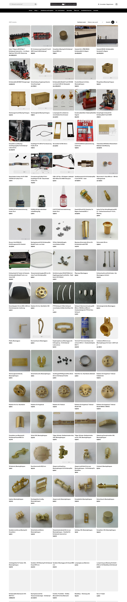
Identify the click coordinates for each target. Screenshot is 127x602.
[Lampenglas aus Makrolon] (85, 550)
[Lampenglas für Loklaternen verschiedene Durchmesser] (63, 100)
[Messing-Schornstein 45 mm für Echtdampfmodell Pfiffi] (85, 229)
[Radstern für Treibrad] (63, 391)
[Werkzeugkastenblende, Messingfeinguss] (19, 360)
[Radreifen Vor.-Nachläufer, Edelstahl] (85, 360)
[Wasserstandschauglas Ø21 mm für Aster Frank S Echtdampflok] (41, 260)
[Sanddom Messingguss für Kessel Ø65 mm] (63, 550)
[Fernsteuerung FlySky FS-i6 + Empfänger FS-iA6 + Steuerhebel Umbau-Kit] (41, 163)
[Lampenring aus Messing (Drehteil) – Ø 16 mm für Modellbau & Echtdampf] (107, 550)
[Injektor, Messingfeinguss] (19, 486)
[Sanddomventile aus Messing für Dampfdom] (19, 517)
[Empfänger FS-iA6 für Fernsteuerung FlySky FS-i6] (41, 130)
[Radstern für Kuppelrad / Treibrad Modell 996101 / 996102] (107, 391)
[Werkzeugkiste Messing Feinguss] (41, 100)
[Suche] (35, 4)
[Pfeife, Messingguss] (19, 328)
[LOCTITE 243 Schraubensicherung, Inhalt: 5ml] (85, 130)
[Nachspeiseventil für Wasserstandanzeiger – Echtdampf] (41, 580)
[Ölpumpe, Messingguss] (85, 260)
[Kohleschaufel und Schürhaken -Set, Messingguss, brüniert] (107, 260)
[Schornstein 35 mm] (107, 229)
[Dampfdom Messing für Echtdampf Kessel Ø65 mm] (63, 36)
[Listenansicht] (116, 22)
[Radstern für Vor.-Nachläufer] (19, 391)
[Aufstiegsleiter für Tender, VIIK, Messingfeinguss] (19, 550)
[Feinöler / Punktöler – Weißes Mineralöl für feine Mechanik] (63, 580)
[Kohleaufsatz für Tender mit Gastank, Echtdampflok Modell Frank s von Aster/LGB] (19, 260)
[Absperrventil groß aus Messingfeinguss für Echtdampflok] (63, 453)
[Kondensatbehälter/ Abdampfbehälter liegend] (85, 100)
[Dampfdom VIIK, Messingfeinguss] (107, 517)
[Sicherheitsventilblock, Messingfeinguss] (41, 517)
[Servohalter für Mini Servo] (63, 130)
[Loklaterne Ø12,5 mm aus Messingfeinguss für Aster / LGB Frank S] (107, 328)
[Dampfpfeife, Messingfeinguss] (85, 486)
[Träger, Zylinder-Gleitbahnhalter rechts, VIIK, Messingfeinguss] (85, 422)
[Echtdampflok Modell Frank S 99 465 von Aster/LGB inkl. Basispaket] (63, 69)
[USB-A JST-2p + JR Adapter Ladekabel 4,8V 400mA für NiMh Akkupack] (63, 163)
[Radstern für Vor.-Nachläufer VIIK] (41, 293)
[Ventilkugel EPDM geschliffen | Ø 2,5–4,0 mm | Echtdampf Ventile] (63, 360)
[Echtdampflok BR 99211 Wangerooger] (19, 69)
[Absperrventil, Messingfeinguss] (63, 486)
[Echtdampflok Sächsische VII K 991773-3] (19, 580)
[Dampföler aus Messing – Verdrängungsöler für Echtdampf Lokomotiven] (19, 130)
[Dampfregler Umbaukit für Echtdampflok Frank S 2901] (107, 100)
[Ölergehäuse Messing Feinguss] (107, 69)
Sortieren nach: (81, 22)
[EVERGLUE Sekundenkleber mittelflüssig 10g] (41, 196)
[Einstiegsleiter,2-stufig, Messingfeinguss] (41, 486)
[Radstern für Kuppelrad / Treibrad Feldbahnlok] (107, 360)
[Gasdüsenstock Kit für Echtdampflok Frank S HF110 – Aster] (85, 163)
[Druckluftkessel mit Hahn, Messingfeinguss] (85, 69)
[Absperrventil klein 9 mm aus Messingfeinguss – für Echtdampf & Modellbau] (85, 453)
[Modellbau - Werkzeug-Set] (85, 580)
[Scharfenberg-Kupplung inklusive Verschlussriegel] (41, 69)
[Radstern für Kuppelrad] (41, 391)
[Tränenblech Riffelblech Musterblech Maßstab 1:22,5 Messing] (107, 130)
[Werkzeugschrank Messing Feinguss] (19, 100)
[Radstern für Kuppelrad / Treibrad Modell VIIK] (85, 391)
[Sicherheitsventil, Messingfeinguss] (41, 360)
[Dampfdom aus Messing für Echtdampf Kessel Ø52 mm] (19, 422)
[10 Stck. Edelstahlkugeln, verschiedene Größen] (63, 229)
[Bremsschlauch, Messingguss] (41, 328)
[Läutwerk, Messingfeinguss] (107, 453)
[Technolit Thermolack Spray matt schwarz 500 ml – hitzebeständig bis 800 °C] (85, 328)
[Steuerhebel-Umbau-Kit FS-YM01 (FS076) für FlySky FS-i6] (19, 163)
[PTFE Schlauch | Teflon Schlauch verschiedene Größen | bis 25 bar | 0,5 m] (63, 293)
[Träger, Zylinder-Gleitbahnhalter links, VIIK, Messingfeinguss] (63, 422)
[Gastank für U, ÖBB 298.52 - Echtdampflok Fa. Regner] (85, 36)
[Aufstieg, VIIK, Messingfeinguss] (85, 517)
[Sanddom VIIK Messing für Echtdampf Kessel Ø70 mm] (41, 550)
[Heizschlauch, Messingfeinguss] (107, 486)
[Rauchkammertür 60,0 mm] (41, 453)
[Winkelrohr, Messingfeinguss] (19, 453)
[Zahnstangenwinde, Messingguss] (107, 293)
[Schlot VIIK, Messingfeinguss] (41, 422)
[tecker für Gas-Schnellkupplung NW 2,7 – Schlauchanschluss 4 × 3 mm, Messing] (107, 196)
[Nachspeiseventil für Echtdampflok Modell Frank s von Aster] (41, 229)
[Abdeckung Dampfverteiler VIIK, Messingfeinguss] (107, 422)
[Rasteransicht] (112, 22)
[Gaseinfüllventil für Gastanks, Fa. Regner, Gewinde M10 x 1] (85, 196)
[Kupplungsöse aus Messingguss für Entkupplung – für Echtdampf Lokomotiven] (63, 328)
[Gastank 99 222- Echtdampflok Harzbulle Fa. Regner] (107, 36)
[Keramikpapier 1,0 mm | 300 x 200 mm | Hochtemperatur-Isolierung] (19, 293)
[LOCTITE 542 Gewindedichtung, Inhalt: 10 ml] (63, 196)
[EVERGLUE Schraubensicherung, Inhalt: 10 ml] (19, 196)
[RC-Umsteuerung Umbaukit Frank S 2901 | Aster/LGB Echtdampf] (41, 36)
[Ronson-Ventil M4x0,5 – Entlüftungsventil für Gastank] (19, 229)
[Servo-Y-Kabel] (107, 580)
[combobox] (23, 4)
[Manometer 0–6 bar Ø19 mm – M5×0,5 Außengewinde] (107, 163)
